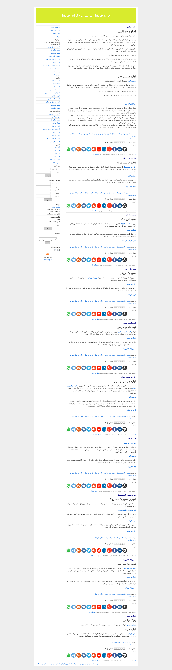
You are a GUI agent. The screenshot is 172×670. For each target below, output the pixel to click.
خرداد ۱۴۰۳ (56, 156)
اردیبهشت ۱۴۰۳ (55, 159)
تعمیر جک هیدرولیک (129, 349)
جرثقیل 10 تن (130, 104)
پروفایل (57, 36)
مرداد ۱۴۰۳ (56, 150)
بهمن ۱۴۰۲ (56, 162)
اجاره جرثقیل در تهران (103, 134)
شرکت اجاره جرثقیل (88, 134)
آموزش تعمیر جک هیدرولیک (127, 495)
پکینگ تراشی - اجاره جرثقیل (120, 642)
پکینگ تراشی (131, 230)
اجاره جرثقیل (131, 27)
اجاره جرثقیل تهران (129, 158)
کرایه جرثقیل (116, 134)
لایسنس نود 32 (53, 663)
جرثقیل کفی (132, 176)
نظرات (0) (96, 154)
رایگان (37, 663)
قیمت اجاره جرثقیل (129, 323)
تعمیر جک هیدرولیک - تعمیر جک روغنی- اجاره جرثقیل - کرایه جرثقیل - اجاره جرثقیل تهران (100, 193)
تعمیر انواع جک (131, 215)
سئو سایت (44, 663)
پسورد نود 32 (81, 663)
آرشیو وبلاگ (56, 33)
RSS (47, 254)
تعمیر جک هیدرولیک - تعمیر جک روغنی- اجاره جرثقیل (112, 538)
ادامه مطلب (132, 139)
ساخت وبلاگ (56, 207)
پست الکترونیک (55, 30)
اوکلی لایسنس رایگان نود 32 (67, 663)
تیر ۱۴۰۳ (57, 153)
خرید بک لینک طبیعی (93, 663)
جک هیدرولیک (131, 466)
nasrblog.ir (48, 260)
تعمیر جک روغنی (130, 186)
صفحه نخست (55, 27)
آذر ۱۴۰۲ (57, 147)
